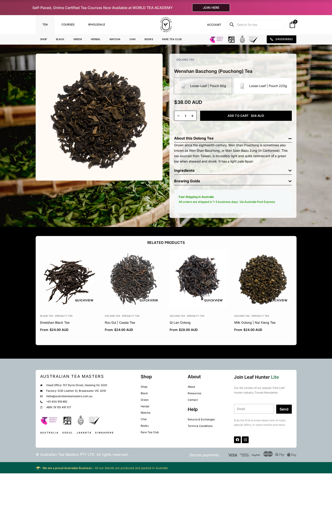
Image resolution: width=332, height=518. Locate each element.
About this (183, 138)
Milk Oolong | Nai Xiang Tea (254, 322)
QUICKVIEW (84, 300)
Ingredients (184, 170)
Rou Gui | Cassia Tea (120, 322)
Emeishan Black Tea (55, 322)
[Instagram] (245, 439)
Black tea (46, 316)
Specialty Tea (63, 316)
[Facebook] (237, 439)
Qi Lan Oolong (179, 322)
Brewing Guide (187, 181)
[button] (233, 137)
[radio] (203, 86)
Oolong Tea (185, 59)
